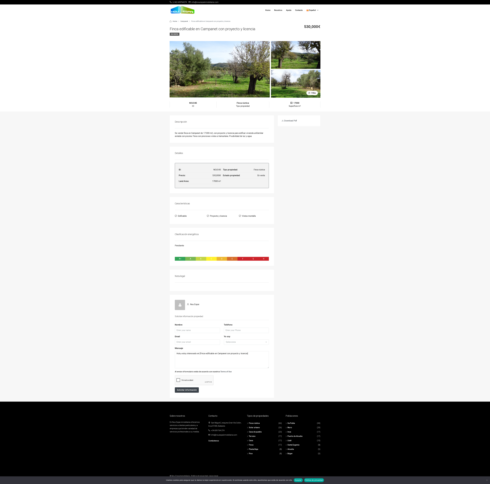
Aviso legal (213, 476)
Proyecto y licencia (218, 216)
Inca (289, 432)
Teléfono (228, 325)
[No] (487, 480)
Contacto (299, 10)
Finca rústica (254, 423)
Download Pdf (290, 121)
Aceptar (298, 480)
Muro (289, 427)
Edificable (182, 216)
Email (177, 336)
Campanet (184, 21)
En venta (174, 34)
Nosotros (278, 10)
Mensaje (179, 348)
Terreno (252, 436)
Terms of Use (226, 372)
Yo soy (227, 336)
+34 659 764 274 (217, 430)
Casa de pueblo (255, 432)
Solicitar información (187, 390)
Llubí (289, 440)
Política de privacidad (199, 476)
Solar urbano (254, 427)
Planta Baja (253, 449)
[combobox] (246, 342)
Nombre (178, 325)
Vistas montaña (249, 216)
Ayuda (288, 10)
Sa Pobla (291, 423)
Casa (251, 440)
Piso (251, 453)
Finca (251, 445)
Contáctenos (213, 441)
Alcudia (290, 449)
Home (267, 10)
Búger (290, 453)
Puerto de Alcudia (294, 436)
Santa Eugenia (293, 445)
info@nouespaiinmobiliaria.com (224, 435)
